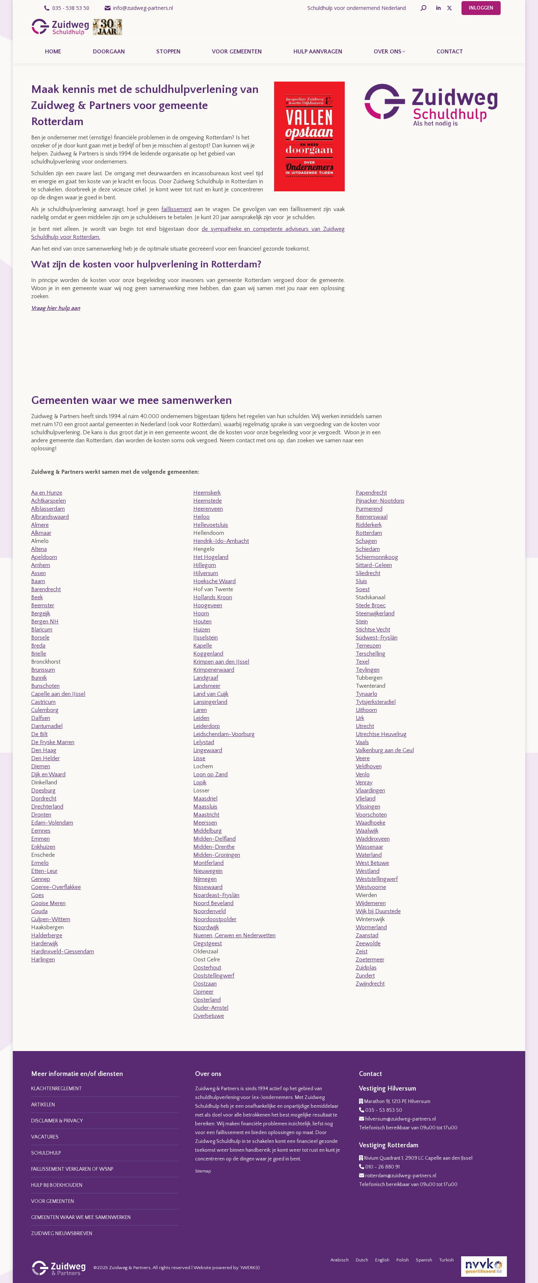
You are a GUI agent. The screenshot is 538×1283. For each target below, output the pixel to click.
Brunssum (43, 670)
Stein (362, 621)
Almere (40, 525)
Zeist (361, 951)
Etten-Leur (44, 871)
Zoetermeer (370, 959)
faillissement (176, 209)
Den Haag (43, 750)
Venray (364, 782)
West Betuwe (372, 863)
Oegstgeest (207, 943)
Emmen (40, 839)
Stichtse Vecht (373, 629)
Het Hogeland (210, 557)
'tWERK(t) (250, 1267)
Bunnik (39, 678)
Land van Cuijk (210, 694)
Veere (363, 758)
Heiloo (201, 517)
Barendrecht (46, 589)
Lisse (199, 758)
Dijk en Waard (48, 774)
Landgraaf (205, 678)
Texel (362, 662)
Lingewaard (207, 750)
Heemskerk (207, 492)
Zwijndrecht (370, 983)
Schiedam (368, 549)
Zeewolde (368, 943)
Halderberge (46, 935)
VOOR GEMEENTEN (52, 1201)
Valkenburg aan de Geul (385, 750)
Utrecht (365, 726)
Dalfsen (40, 718)
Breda (38, 645)
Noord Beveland (213, 903)
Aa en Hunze (46, 492)
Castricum (43, 702)
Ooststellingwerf (213, 975)
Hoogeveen (207, 605)
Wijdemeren (371, 903)
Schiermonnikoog (377, 557)
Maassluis (205, 806)
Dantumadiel (47, 726)
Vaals (362, 742)
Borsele (40, 637)
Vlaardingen (370, 790)
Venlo (363, 774)
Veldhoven (369, 766)
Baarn (38, 581)
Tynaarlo (366, 694)
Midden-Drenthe (214, 847)
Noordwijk (206, 927)
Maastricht (206, 814)
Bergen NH (45, 621)
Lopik (199, 782)
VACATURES (45, 1137)
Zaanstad (367, 935)
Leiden (201, 718)
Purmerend (369, 509)
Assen (38, 573)
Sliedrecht (368, 573)
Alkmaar (41, 533)
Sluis (361, 581)
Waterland (369, 855)
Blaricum (41, 629)
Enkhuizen (43, 847)
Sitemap (203, 1171)
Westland (368, 871)
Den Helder (45, 758)
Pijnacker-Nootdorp (380, 501)
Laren (200, 710)
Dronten (41, 814)
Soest (363, 589)
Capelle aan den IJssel (58, 694)
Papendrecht (371, 492)
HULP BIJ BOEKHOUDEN (56, 1185)
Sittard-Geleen (374, 565)
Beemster (42, 605)
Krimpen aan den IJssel (221, 662)
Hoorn (201, 613)
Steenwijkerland (375, 613)
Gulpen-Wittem (50, 919)
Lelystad (203, 742)
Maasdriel (205, 798)
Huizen (201, 629)
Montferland (208, 863)
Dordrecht (43, 798)
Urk (360, 718)
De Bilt (39, 734)
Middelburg (207, 831)
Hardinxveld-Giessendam (62, 951)
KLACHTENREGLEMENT (56, 1089)
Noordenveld (209, 911)
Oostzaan (205, 983)
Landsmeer (206, 686)
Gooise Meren (48, 903)
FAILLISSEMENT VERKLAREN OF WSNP (72, 1169)
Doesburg (43, 790)
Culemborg (45, 710)
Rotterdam (369, 533)
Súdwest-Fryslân (376, 637)
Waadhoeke (370, 822)
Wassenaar (369, 847)
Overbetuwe (208, 1016)
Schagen (366, 541)
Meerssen (205, 822)
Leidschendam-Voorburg (224, 734)
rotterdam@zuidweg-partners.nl (400, 1176)
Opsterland (207, 1000)
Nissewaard (208, 887)
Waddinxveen (373, 839)
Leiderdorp (206, 726)
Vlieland (366, 798)
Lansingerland (210, 702)
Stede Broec (371, 605)
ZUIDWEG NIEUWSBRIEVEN (61, 1234)
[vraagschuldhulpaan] (58, 352)
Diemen (40, 766)
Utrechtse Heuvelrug (381, 734)
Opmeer (203, 991)
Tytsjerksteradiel (376, 702)
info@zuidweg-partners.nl (143, 7)
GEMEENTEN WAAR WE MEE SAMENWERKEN (81, 1217)
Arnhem (40, 565)
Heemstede (207, 501)
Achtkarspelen (48, 501)
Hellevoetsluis (210, 525)
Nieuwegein (208, 871)
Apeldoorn (44, 557)
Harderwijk (44, 943)
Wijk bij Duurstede (378, 911)
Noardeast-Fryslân (216, 895)
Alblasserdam (48, 509)
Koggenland (208, 653)
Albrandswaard (50, 517)
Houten (202, 621)
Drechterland (47, 806)
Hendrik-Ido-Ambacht (221, 541)
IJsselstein (205, 637)
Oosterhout (207, 967)
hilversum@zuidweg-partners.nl (400, 1119)
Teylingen (368, 670)
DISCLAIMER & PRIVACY (57, 1121)
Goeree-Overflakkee (56, 887)
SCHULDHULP (46, 1153)
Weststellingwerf (377, 879)
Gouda (39, 911)
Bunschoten (45, 686)
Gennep (40, 879)
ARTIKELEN (43, 1105)
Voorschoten (371, 814)
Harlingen (43, 959)
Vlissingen (368, 806)
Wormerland (371, 927)
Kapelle (202, 645)
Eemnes (41, 831)
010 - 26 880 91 (382, 1167)
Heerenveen (208, 509)
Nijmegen (205, 879)
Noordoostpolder (214, 919)
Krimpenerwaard (213, 670)
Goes (37, 895)
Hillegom (204, 565)
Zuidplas (366, 967)
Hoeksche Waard (214, 581)
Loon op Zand (210, 774)
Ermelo (40, 863)
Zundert (365, 975)
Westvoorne (371, 887)
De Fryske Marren (52, 742)
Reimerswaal (372, 517)
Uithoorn (366, 710)
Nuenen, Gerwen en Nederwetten (234, 935)
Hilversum (205, 573)
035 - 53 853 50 (383, 1110)
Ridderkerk (369, 525)
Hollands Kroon (212, 597)
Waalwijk (367, 831)
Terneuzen (368, 645)
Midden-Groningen (216, 855)
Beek (37, 597)
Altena (39, 549)
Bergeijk (40, 613)
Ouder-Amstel (210, 1008)
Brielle (38, 653)
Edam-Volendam (52, 822)
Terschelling (370, 653)
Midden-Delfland (214, 839)
